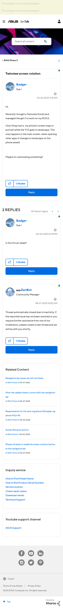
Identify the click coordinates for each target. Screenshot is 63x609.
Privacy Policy (34, 586)
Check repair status (16, 491)
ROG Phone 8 (13, 382)
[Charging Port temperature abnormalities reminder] (52, 211)
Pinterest (40, 559)
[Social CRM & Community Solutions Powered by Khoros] (53, 602)
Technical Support (15, 499)
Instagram (21, 559)
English (11, 579)
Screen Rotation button (17, 430)
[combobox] (31, 41)
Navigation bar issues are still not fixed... (25, 378)
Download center (15, 495)
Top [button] (8, 601)
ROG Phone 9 (13, 420)
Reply (31, 192)
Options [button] (59, 60)
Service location (14, 486)
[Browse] (5, 21)
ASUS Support (13, 527)
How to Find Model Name (20, 478)
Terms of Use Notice (12, 586)
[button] (10, 183)
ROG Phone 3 (11, 60)
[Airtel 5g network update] (58, 211)
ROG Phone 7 (13, 434)
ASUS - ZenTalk (18, 21)
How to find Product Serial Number (25, 482)
